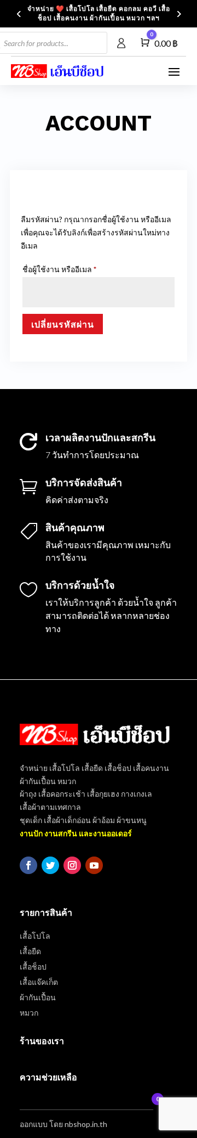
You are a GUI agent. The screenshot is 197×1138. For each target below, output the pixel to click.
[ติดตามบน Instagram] (72, 865)
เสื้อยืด (30, 951)
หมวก (29, 1012)
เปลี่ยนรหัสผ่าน (62, 324)
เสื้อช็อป (33, 966)
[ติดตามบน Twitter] (50, 865)
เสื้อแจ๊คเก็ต (39, 982)
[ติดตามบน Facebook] (28, 865)
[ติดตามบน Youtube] (94, 865)
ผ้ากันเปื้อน (38, 997)
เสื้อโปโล (35, 935)
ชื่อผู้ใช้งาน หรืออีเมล (72, 269)
